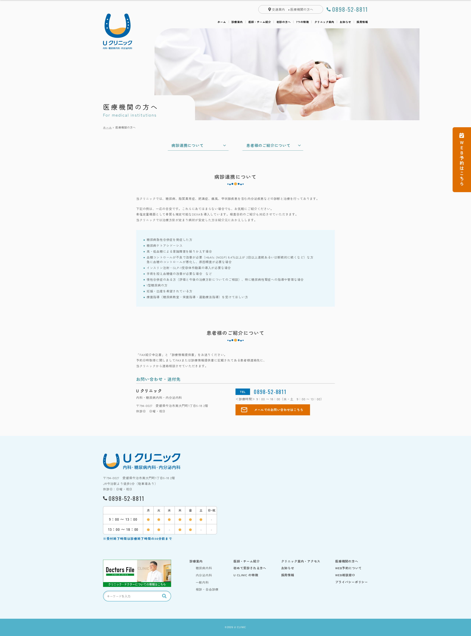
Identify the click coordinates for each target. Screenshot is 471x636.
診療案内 (237, 22)
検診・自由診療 (207, 589)
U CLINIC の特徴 (245, 575)
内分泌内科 (204, 575)
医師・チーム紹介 (259, 22)
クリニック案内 (324, 22)
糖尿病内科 (204, 568)
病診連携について (187, 145)
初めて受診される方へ (249, 568)
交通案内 (278, 9)
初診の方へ (284, 22)
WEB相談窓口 (345, 575)
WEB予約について (348, 568)
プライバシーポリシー (351, 582)
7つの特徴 (302, 22)
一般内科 (202, 582)
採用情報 (362, 22)
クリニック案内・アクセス (301, 561)
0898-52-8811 (350, 9)
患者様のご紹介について (268, 145)
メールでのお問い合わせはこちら (278, 409)
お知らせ (345, 22)
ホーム (221, 22)
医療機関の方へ (301, 9)
